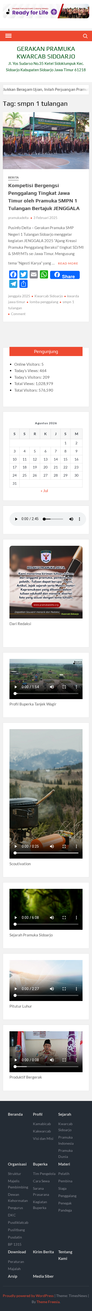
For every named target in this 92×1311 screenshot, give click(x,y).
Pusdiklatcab (18, 1222)
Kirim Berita (43, 1251)
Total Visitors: (26, 390)
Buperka (40, 1164)
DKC (12, 1215)
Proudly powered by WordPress (28, 1295)
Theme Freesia (48, 1302)
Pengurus (15, 1207)
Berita (13, 177)
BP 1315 (14, 1244)
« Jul (44, 490)
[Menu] (8, 36)
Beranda (15, 1114)
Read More (68, 263)
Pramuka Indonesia (66, 1140)
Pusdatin (15, 1237)
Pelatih (64, 1173)
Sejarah (64, 1114)
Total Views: (25, 383)
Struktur (14, 1173)
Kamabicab (42, 1124)
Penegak (65, 1203)
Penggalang (67, 1196)
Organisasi (17, 1164)
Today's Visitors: (28, 377)
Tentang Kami (65, 1255)
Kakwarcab (42, 1131)
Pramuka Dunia (65, 1153)
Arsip (12, 1276)
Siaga (62, 1188)
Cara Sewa (41, 1181)
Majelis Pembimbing (18, 1184)
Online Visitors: (27, 364)
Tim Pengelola (44, 1173)
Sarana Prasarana (41, 1191)
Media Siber (43, 1276)
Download (17, 1251)
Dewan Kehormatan (18, 1197)
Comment (18, 314)
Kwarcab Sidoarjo (48, 296)
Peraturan (16, 1261)
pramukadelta (18, 218)
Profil (37, 1114)
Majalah (14, 1268)
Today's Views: (27, 370)
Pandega (65, 1210)
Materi (64, 1164)
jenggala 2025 (19, 296)
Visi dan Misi (43, 1138)
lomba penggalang (44, 302)
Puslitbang (16, 1230)
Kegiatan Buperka (40, 1205)
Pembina (65, 1181)
